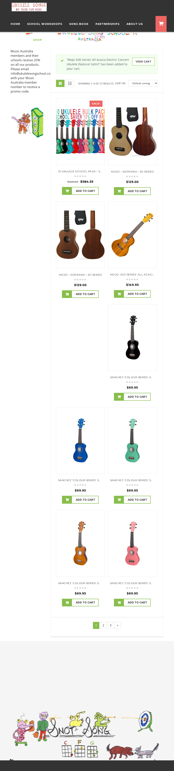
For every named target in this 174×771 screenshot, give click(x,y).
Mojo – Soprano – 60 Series (80, 274)
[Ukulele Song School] (29, 7)
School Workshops (44, 24)
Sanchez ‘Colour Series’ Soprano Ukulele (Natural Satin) (104, 583)
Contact (18, 39)
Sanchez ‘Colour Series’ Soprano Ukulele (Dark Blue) (101, 480)
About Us (134, 24)
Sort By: (120, 83)
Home (15, 24)
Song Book (78, 24)
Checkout (58, 39)
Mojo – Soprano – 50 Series (132, 171)
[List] (70, 83)
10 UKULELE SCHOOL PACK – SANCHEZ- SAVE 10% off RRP (99, 171)
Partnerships (107, 24)
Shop (37, 39)
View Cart (143, 61)
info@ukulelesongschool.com (32, 73)
